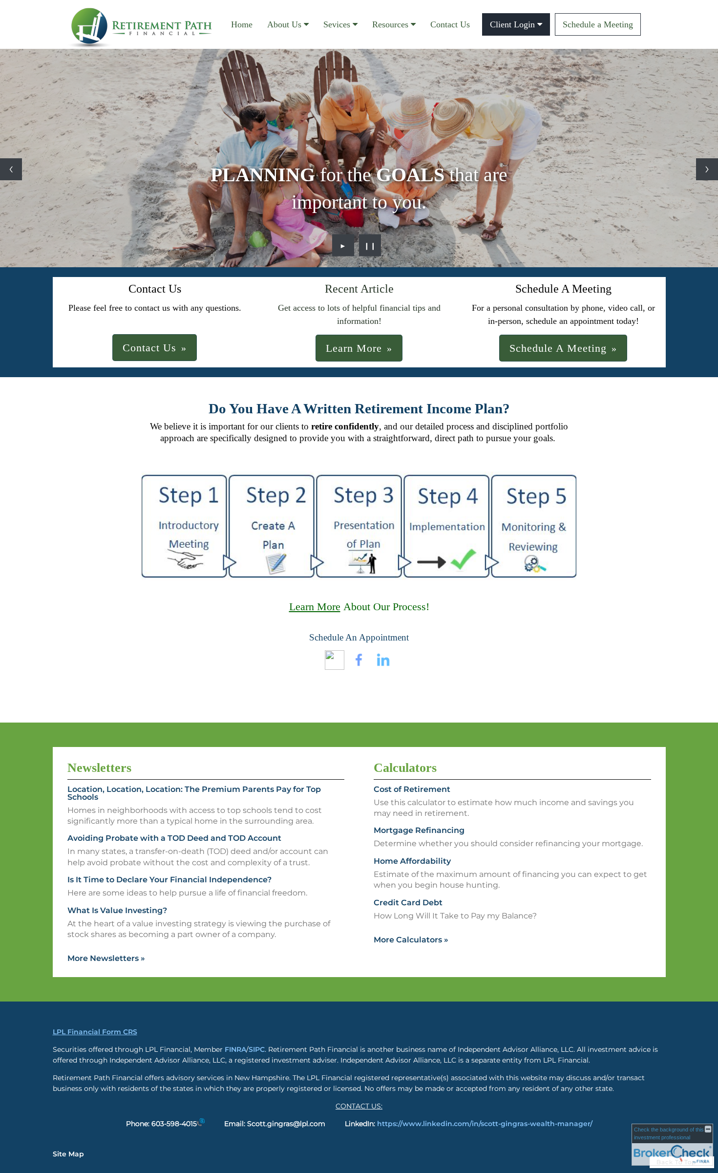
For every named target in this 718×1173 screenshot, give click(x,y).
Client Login (512, 24)
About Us (284, 24)
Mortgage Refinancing (419, 830)
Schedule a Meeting (598, 24)
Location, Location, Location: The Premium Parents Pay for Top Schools (194, 793)
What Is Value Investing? (117, 910)
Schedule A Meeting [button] (558, 348)
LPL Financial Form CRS (95, 1031)
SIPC (257, 1049)
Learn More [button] (354, 348)
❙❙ (370, 245)
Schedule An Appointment (359, 637)
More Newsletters (106, 958)
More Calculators (411, 939)
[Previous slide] (11, 169)
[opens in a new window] (334, 666)
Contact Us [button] (149, 347)
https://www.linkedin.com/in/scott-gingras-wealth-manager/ (484, 1123)
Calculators (405, 768)
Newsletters (99, 768)
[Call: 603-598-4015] (201, 1123)
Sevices (336, 24)
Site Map (68, 1154)
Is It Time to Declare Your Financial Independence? (169, 879)
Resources (390, 24)
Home (242, 24)
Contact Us (450, 24)
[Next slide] (707, 169)
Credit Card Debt (408, 902)
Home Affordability (412, 861)
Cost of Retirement (412, 789)
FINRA (235, 1049)
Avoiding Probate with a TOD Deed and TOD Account (174, 838)
